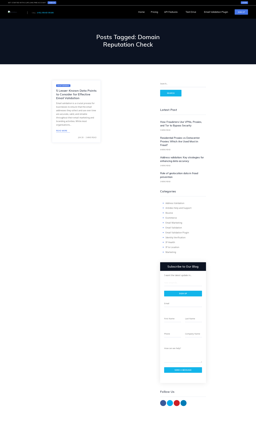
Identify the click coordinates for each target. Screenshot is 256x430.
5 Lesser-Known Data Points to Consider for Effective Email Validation (76, 94)
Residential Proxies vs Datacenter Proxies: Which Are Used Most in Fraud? (180, 141)
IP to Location (172, 247)
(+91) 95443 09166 (45, 13)
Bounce (169, 212)
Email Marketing (173, 222)
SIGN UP (52, 3)
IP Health (170, 242)
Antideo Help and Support (178, 207)
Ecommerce (171, 217)
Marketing (170, 252)
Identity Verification (175, 237)
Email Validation (173, 227)
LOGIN (244, 3)
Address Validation (174, 203)
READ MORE (62, 131)
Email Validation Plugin (177, 232)
